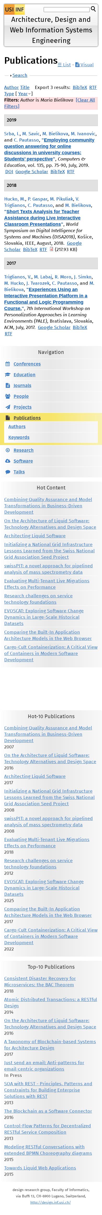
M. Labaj (43, 277)
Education (25, 375)
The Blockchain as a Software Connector (48, 1111)
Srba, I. (12, 134)
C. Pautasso (26, 140)
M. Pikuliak (61, 199)
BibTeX (80, 87)
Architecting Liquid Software (35, 536)
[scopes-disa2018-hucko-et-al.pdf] (51, 249)
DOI (9, 171)
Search (20, 75)
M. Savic (31, 134)
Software (23, 461)
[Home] (14, 9)
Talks (19, 472)
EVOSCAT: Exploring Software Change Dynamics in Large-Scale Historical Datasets (44, 617)
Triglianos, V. (17, 277)
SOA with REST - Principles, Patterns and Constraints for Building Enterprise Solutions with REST (48, 1090)
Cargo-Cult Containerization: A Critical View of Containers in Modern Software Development (51, 653)
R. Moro (63, 277)
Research (24, 450)
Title (25, 87)
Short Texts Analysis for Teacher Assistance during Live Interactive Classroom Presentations (42, 218)
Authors (17, 426)
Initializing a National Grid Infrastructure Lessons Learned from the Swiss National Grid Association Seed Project (49, 551)
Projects (23, 407)
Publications (27, 418)
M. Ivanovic (83, 134)
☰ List (64, 65)
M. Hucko (14, 283)
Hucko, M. (14, 199)
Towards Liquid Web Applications (40, 1168)
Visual (86, 65)
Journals (22, 385)
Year (23, 94)
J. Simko (83, 277)
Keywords (19, 437)
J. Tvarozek (37, 283)
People (21, 396)
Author (11, 87)
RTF (93, 87)
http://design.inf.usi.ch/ (50, 1202)
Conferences (27, 364)
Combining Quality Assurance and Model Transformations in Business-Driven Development (48, 506)
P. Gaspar (37, 199)
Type (9, 94)
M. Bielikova (55, 134)
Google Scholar (31, 171)
